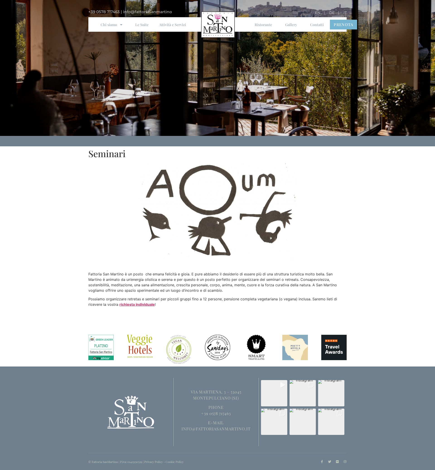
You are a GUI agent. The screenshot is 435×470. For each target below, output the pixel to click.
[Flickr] (337, 461)
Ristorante (263, 24)
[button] (274, 393)
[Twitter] (329, 461)
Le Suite (142, 24)
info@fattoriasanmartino (147, 12)
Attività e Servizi (172, 24)
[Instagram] (345, 461)
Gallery (291, 24)
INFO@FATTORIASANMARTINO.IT (216, 428)
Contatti (317, 24)
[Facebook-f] (322, 461)
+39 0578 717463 (104, 12)
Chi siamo (109, 24)
